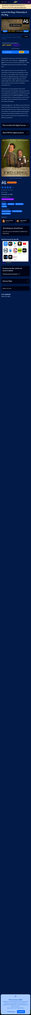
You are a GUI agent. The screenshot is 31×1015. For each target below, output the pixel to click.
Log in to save (5, 37)
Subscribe (26, 31)
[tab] (15, 228)
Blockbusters (19, 204)
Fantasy (4, 206)
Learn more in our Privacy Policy (15, 1008)
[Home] (15, 2)
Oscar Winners (6, 213)
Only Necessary (11, 1011)
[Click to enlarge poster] (15, 158)
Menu (5, 1)
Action (4, 204)
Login (29, 1)
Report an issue (7, 288)
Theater (26, 36)
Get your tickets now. (20, 7)
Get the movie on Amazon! (10, 274)
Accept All (21, 1011)
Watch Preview (17, 25)
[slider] (2, 187)
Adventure (11, 204)
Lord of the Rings (17, 211)
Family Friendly (6, 211)
